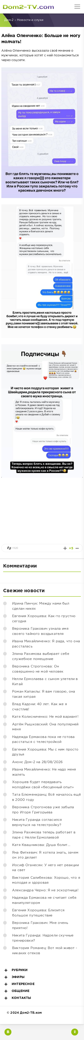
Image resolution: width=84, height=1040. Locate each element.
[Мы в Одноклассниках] (74, 1032)
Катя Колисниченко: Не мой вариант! (45, 716)
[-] (77, 548)
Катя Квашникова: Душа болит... (41, 844)
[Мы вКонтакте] (7, 1032)
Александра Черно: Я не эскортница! (45, 890)
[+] (65, 548)
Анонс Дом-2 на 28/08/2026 (37, 762)
